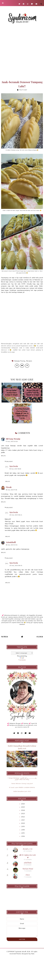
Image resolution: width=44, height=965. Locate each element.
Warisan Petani (28, 869)
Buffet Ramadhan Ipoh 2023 (22, 791)
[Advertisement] (22, 52)
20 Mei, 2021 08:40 (16, 565)
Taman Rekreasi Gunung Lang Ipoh (22, 783)
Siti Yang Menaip (13, 439)
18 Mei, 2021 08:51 (15, 469)
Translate (22, 660)
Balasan (9, 461)
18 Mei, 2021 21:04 (11, 545)
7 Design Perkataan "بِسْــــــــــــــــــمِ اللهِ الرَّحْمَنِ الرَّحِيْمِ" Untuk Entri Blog (22, 778)
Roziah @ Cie (27, 849)
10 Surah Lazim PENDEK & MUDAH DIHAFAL (22, 787)
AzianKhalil (11, 542)
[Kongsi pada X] (22, 366)
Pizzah (8, 487)
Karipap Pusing (19, 361)
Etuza (28, 875)
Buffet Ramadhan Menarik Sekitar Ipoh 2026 (22, 747)
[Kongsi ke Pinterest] (27, 366)
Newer (4, 636)
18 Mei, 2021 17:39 (11, 490)
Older (39, 636)
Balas (3, 455)
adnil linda (27, 863)
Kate (32, 954)
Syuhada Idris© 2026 (22, 952)
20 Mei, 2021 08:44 (16, 515)
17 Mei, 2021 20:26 (12, 441)
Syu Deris (14, 466)
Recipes (29, 361)
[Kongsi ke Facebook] (17, 366)
